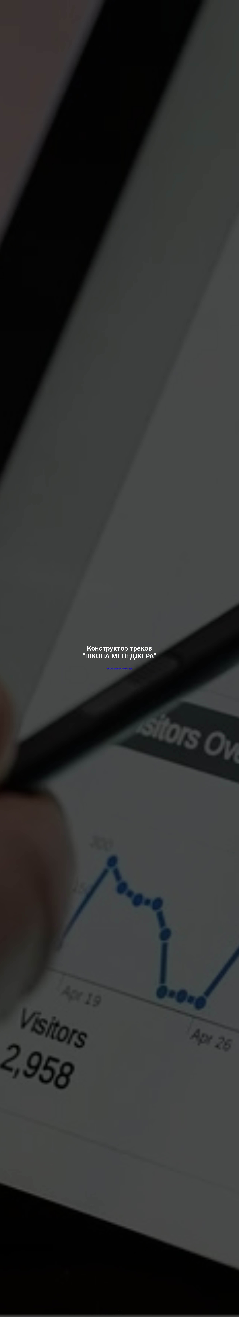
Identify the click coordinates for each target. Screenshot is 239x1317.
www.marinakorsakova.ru (119, 668)
